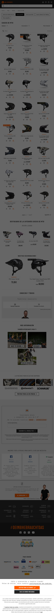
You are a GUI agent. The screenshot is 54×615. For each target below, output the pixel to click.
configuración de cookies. (40, 583)
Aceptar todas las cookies (26, 588)
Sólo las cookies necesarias (26, 592)
